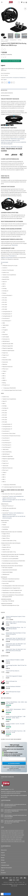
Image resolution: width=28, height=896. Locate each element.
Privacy (2, 870)
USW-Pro (13, 839)
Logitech (5, 79)
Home (2, 39)
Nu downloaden (4, 262)
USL (8, 837)
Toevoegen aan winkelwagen (11, 60)
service (18, 832)
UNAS (2, 837)
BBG (6, 830)
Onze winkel (11, 882)
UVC (20, 841)
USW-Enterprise (19, 837)
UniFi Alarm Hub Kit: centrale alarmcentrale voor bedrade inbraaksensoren (15, 805)
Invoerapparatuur (16, 77)
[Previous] (3, 19)
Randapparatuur (13, 39)
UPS (5, 837)
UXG (23, 841)
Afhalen (2, 860)
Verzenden (3, 862)
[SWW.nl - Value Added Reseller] (11, 2)
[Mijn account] (24, 2)
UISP (23, 835)
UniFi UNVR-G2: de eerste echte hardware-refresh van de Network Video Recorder (15, 810)
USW (14, 837)
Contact (20, 882)
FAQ (24, 882)
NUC (10, 832)
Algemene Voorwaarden (6, 867)
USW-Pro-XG (10, 841)
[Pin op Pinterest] (11, 82)
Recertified (14, 832)
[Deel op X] (7, 82)
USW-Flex (3, 839)
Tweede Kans (3, 835)
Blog (16, 882)
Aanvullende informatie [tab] (7, 92)
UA (12, 835)
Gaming (19, 39)
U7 (10, 835)
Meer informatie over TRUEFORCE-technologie (11, 146)
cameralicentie (11, 830)
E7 (19, 830)
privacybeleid (18, 770)
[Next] (25, 19)
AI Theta (3, 830)
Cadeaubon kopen (5, 865)
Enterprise (3, 832)
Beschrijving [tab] (4, 90)
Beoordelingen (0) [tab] (5, 95)
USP (11, 837)
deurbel (16, 830)
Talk (22, 832)
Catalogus (7, 39)
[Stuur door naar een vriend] (9, 82)
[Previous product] (5, 49)
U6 (8, 835)
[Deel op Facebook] (4, 82)
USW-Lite (8, 839)
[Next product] (2, 49)
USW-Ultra (16, 841)
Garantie (3, 855)
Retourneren (4, 850)
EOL (7, 832)
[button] (2, 2)
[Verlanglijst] (21, 2)
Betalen (2, 857)
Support (3, 852)
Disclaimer (3, 872)
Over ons (5, 882)
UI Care (19, 835)
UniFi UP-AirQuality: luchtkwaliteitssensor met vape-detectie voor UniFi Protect (15, 821)
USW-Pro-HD (18, 839)
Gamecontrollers (4, 41)
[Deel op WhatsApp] (2, 82)
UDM (15, 835)
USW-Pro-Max (4, 841)
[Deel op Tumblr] (14, 82)
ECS (22, 830)
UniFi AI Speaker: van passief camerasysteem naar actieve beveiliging (15, 816)
